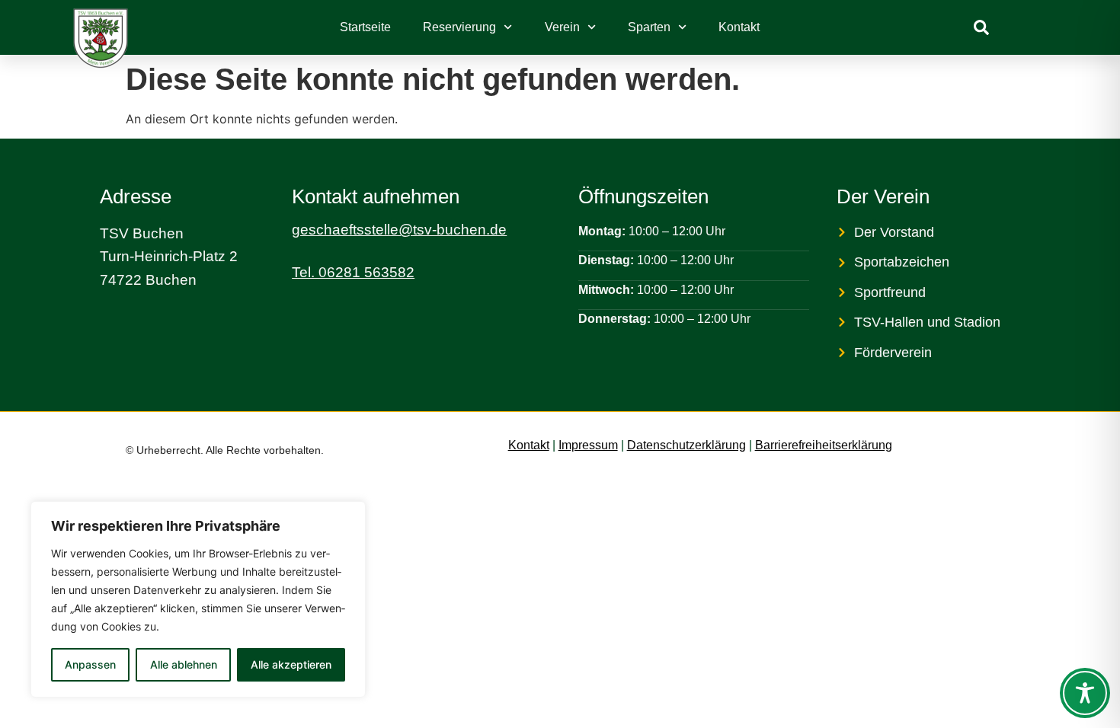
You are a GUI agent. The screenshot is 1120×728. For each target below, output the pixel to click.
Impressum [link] (588, 445)
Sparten (649, 27)
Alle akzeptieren (291, 664)
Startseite (365, 27)
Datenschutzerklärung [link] (686, 445)
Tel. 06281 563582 (353, 272)
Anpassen (90, 664)
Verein (562, 27)
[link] (981, 27)
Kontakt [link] (528, 445)
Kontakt (739, 27)
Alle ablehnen (183, 664)
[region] (198, 599)
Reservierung (459, 27)
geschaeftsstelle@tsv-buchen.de (399, 230)
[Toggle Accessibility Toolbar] (1085, 693)
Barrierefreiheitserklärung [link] (823, 445)
